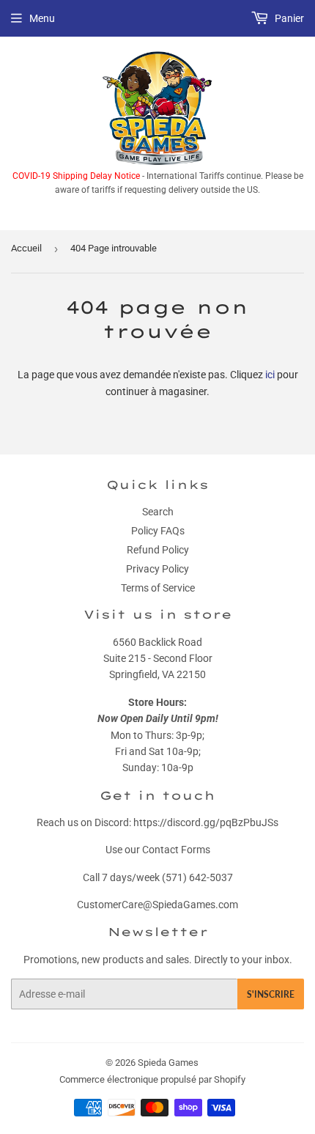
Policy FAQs (158, 531)
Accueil (26, 248)
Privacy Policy (157, 569)
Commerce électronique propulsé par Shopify (152, 1079)
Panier (288, 18)
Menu (42, 18)
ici (270, 374)
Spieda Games (168, 1062)
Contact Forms (176, 849)
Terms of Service (158, 588)
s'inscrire (270, 994)
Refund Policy (158, 550)
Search (158, 512)
